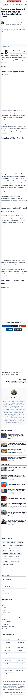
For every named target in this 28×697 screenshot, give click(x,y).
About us (4, 603)
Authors (4, 605)
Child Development (8, 670)
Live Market (7, 663)
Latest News (15, 4)
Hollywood (11, 550)
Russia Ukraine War (7, 558)
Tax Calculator (20, 667)
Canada (10, 545)
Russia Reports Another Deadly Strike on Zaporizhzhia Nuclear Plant (16, 458)
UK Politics (5, 561)
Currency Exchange (20, 670)
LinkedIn (10, 329)
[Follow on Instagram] (24, 22)
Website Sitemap (6, 570)
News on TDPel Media (7, 621)
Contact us (21, 4)
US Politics (13, 561)
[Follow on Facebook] (18, 22)
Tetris (20, 657)
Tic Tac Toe (20, 650)
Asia (8, 542)
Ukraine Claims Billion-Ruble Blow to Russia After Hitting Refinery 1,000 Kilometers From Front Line (16, 491)
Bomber (8, 653)
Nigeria (19, 553)
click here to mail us (18, 694)
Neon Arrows (20, 653)
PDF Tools (8, 639)
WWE (11, 564)
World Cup (5, 564)
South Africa (17, 558)
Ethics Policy (5, 614)
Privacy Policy (5, 624)
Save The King (8, 657)
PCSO (4, 556)
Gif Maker (8, 642)
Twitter (15, 326)
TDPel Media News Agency (14, 1)
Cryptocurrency (12, 548)
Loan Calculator (8, 667)
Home (10, 4)
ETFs (19, 548)
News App (4, 619)
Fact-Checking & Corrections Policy (11, 617)
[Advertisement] (14, 83)
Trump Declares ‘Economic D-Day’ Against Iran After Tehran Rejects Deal (16, 444)
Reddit (23, 326)
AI (3, 542)
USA (19, 561)
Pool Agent (10, 556)
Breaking (5, 4)
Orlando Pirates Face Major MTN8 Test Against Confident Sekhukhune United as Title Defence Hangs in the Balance (16, 505)
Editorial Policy (6, 612)
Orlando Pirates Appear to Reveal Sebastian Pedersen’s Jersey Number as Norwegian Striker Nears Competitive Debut (17, 513)
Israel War (5, 553)
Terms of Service (6, 628)
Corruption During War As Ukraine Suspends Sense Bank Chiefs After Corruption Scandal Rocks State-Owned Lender (17, 436)
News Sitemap (16, 570)
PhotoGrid (8, 647)
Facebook (7, 326)
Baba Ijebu (20, 542)
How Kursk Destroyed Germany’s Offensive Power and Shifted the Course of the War (17, 477)
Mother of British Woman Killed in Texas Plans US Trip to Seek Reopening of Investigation (17, 469)
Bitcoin (4, 545)
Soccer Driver (8, 660)
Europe (4, 550)
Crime (4, 548)
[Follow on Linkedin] (21, 22)
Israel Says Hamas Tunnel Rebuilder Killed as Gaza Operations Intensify (16, 497)
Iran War (18, 550)
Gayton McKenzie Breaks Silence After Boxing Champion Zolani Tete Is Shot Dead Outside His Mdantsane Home (16, 521)
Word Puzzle (20, 647)
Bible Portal (20, 660)
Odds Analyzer (8, 673)
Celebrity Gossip (19, 545)
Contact (4, 607)
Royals (17, 556)
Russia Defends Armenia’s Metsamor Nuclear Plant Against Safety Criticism (16, 483)
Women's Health (20, 663)
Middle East (13, 553)
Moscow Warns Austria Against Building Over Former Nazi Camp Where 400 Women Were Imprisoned (17, 451)
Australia (13, 542)
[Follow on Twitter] (15, 22)
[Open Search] (26, 1)
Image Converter (20, 639)
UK (23, 558)
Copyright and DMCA (7, 610)
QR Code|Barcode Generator (20, 643)
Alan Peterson (10, 21)
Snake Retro (8, 650)
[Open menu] (2, 1)
